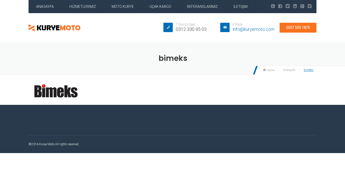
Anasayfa (289, 70)
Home (270, 70)
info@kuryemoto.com (254, 29)
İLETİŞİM (240, 7)
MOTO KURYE (123, 7)
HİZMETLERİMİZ (82, 7)
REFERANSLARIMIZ (202, 7)
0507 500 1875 (298, 28)
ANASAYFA (45, 7)
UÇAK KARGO (160, 7)
